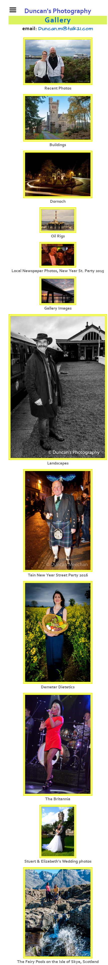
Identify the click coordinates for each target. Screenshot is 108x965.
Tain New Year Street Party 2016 (58, 575)
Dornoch (58, 201)
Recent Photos (57, 88)
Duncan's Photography (57, 11)
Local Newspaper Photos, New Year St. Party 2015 (58, 271)
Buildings (57, 145)
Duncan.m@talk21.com (65, 28)
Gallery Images (58, 308)
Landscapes (58, 463)
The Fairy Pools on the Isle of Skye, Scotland (58, 961)
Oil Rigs (58, 236)
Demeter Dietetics (58, 687)
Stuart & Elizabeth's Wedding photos (57, 861)
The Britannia (57, 799)
